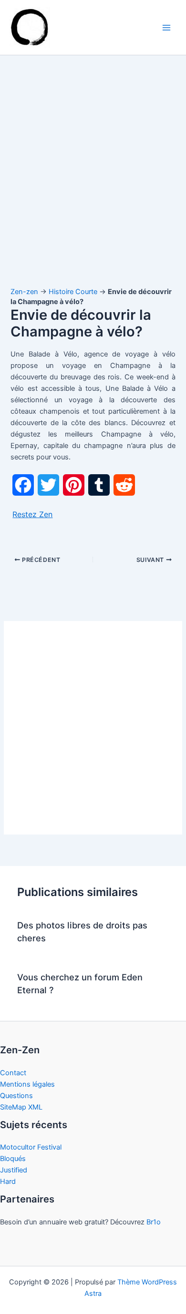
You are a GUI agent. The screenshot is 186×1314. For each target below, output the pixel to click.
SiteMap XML (21, 1107)
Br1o (153, 1222)
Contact (13, 1073)
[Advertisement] (93, 180)
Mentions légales (27, 1084)
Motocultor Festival (31, 1147)
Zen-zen (24, 291)
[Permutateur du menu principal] (166, 28)
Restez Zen (32, 514)
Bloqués (13, 1158)
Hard (8, 1181)
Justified (13, 1170)
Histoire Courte (73, 291)
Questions (16, 1095)
